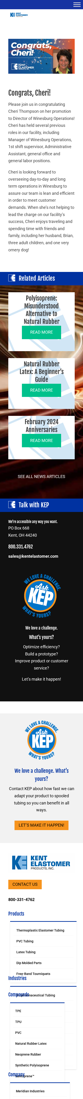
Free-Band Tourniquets (33, 974)
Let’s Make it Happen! (41, 825)
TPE (18, 1011)
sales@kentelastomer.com (33, 556)
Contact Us (25, 884)
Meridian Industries (30, 1091)
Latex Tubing (26, 952)
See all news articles (41, 476)
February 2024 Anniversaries (42, 425)
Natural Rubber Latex (31, 1043)
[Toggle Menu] (77, 4)
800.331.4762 (20, 547)
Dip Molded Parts (29, 963)
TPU (18, 1022)
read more (41, 332)
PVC (18, 1033)
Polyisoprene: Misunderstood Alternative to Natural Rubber (41, 310)
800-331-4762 (21, 899)
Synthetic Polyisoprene (32, 1065)
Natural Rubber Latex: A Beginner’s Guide (42, 372)
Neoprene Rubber (28, 1054)
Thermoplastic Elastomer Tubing (40, 930)
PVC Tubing (24, 941)
